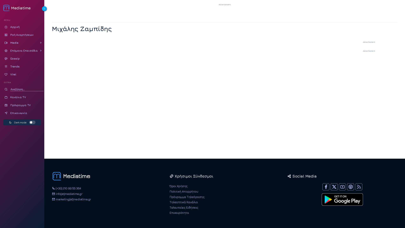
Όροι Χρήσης (179, 186)
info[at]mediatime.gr (68, 194)
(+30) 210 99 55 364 (68, 188)
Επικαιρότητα (179, 212)
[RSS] (358, 186)
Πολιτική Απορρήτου (184, 191)
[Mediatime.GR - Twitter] (334, 186)
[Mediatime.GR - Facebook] (325, 186)
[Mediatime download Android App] (342, 207)
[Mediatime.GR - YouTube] (342, 186)
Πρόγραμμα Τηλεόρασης (187, 197)
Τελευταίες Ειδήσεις (184, 207)
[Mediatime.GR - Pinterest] (350, 186)
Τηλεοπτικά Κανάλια (184, 202)
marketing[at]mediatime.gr (73, 199)
